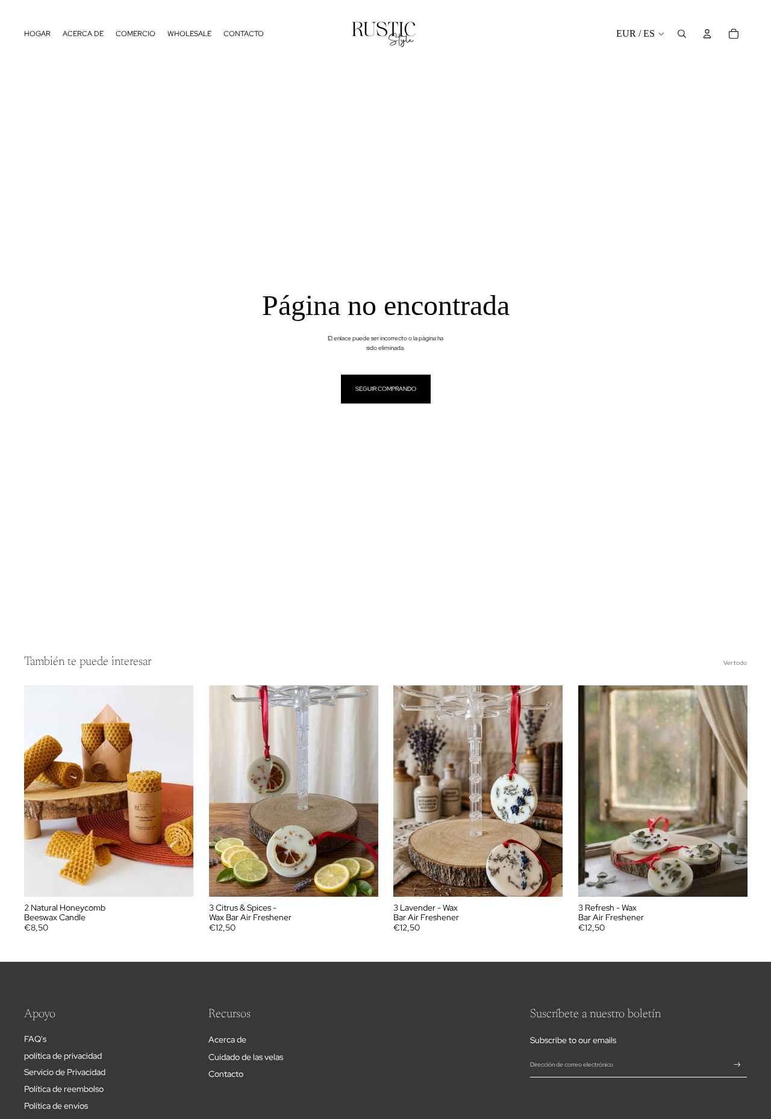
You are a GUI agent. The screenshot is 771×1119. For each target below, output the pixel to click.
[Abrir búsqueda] (682, 33)
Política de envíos (56, 1105)
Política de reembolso (64, 1088)
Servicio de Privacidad (64, 1072)
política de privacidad (63, 1055)
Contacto (225, 1073)
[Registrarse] (737, 1064)
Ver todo (735, 663)
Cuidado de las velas (245, 1057)
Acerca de (227, 1039)
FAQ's (35, 1038)
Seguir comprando (385, 389)
